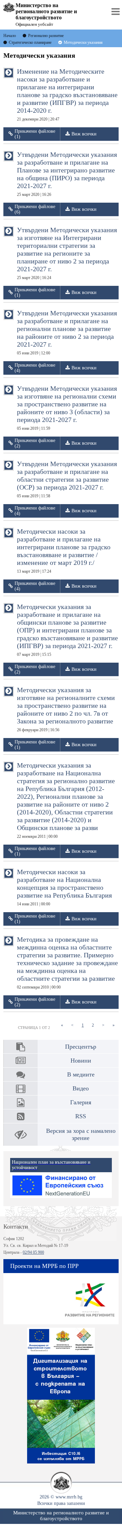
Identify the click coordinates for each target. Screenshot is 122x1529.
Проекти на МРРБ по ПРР (44, 1266)
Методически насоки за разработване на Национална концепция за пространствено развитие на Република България (64, 887)
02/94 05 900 (33, 1252)
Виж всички (84, 133)
